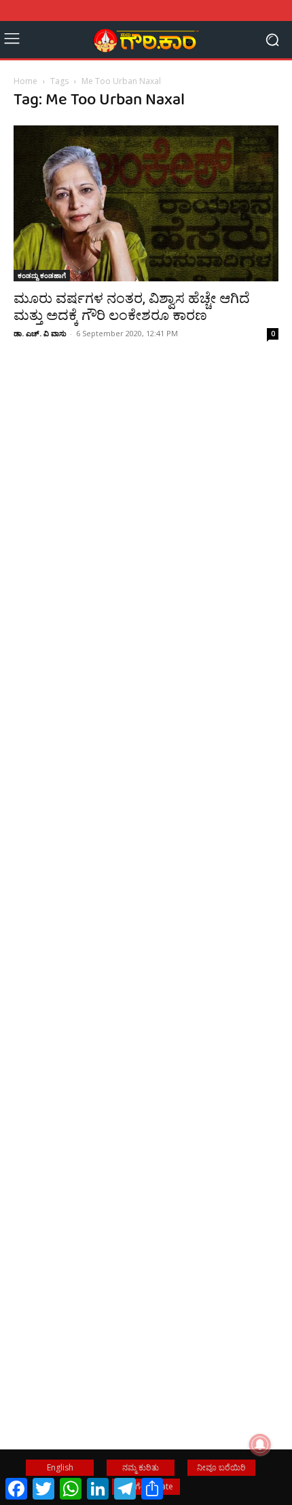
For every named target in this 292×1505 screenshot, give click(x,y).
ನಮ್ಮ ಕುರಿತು (140, 1467)
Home (25, 81)
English (60, 1467)
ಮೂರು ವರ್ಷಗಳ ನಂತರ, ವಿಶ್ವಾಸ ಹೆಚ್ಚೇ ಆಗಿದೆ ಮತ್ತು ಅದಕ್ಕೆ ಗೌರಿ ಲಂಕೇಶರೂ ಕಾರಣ (132, 306)
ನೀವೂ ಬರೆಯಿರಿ (221, 1467)
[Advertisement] (146, 575)
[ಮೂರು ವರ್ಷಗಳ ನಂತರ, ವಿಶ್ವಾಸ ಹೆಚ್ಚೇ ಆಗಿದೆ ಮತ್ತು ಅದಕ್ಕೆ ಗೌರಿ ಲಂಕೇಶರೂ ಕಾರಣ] (146, 203)
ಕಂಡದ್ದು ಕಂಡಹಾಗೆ (42, 275)
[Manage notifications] (260, 1445)
